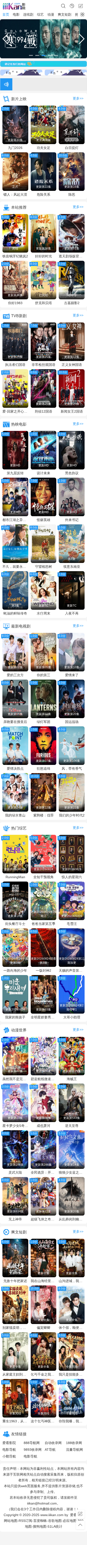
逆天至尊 (72, 1126)
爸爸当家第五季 (43, 924)
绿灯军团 (43, 722)
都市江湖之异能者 (15, 520)
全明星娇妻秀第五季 (44, 1017)
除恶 (71, 194)
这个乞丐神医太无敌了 (44, 1421)
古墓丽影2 (72, 303)
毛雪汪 (72, 924)
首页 (5, 14)
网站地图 (10, 1521)
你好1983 (15, 303)
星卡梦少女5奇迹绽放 (15, 1126)
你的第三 (43, 675)
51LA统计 (55, 1526)
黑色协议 (72, 473)
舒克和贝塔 (43, 303)
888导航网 (32, 1443)
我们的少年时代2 (72, 815)
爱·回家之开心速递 (15, 411)
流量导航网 (74, 1449)
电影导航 (9, 1449)
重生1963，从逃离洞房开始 (15, 1421)
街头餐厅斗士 (15, 924)
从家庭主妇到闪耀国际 (15, 1374)
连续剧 (28, 14)
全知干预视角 (43, 877)
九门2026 (15, 148)
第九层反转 (15, 473)
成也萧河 (43, 1126)
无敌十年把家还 (15, 1281)
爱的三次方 (15, 675)
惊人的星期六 (72, 877)
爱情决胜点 (15, 768)
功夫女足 (43, 148)
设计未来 (43, 473)
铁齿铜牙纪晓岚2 (15, 256)
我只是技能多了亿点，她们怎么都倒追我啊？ (72, 1374)
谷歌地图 (55, 1521)
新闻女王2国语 (72, 411)
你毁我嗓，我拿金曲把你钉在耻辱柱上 (72, 1421)
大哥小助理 (71, 1017)
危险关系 (43, 194)
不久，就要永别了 (15, 567)
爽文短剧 (64, 14)
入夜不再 (72, 613)
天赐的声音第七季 (72, 970)
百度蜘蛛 (40, 1521)
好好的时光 (43, 256)
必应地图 (69, 1521)
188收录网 (74, 1443)
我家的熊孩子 (15, 1017)
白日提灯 (72, 148)
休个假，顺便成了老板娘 (72, 1328)
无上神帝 (15, 1219)
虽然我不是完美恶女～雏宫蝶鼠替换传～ (15, 1079)
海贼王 (72, 1079)
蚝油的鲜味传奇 (15, 613)
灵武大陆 (15, 1172)
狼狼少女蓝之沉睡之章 (72, 1172)
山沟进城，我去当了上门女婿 (72, 1281)
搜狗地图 (39, 1526)
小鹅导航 (9, 1456)
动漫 (50, 14)
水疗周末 (43, 613)
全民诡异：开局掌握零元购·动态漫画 (44, 1172)
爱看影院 (9, 1443)
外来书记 (72, 520)
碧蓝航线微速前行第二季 (44, 1079)
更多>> (78, 98)
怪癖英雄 (43, 520)
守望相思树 (43, 567)
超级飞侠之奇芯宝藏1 (44, 1219)
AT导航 (50, 1449)
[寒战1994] (43, 38)
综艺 (40, 14)
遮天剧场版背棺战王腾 (72, 256)
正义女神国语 (72, 365)
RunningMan (15, 877)
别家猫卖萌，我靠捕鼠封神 (15, 1328)
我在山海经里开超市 (44, 1281)
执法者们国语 (15, 365)
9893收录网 (33, 1449)
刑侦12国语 (43, 411)
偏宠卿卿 (43, 1328)
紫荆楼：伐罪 (43, 815)
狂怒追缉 (43, 768)
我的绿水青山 (15, 815)
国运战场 (72, 722)
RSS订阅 (25, 1521)
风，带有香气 (72, 768)
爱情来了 (72, 675)
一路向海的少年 (15, 970)
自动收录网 (53, 1443)
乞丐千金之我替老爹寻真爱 (44, 1374)
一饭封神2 (43, 970)
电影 (16, 14)
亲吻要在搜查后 (15, 722)
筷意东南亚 (71, 567)
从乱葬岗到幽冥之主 (72, 1219)
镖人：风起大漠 (15, 194)
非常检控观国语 (43, 365)
